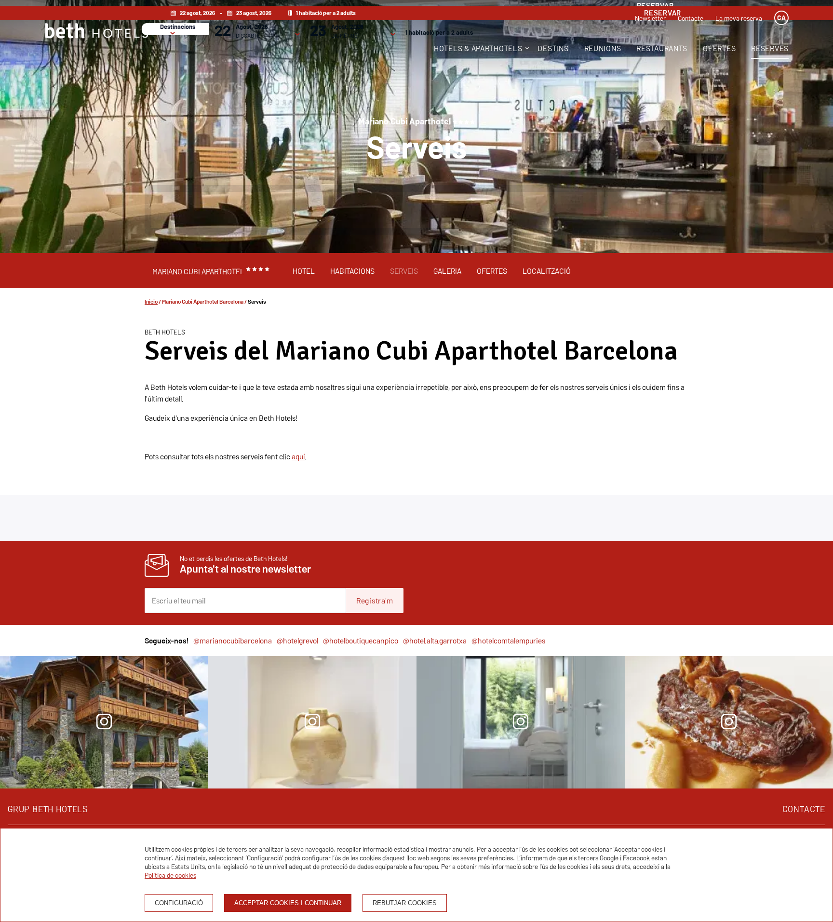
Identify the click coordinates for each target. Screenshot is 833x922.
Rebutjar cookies (405, 903)
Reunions (602, 48)
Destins (552, 48)
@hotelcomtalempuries (508, 640)
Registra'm (374, 600)
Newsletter (650, 18)
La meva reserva (738, 18)
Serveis (404, 271)
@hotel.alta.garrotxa (435, 640)
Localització (547, 271)
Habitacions (352, 271)
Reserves (770, 48)
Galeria (447, 271)
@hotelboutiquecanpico (360, 640)
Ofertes (719, 48)
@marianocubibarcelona (232, 640)
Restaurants (661, 48)
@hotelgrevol (297, 640)
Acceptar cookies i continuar (287, 903)
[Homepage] (96, 32)
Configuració (179, 903)
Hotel (304, 271)
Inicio (151, 301)
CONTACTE (803, 809)
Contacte (690, 18)
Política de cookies (170, 875)
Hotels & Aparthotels (478, 48)
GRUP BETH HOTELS (48, 809)
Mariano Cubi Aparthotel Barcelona (202, 301)
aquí (298, 456)
